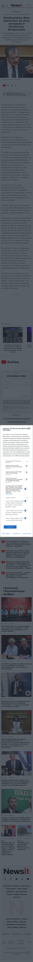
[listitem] (16, 461)
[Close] (29, 428)
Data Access (16, 533)
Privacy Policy (27, 533)
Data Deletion (6, 533)
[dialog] (16, 481)
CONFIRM (10, 526)
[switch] (25, 466)
